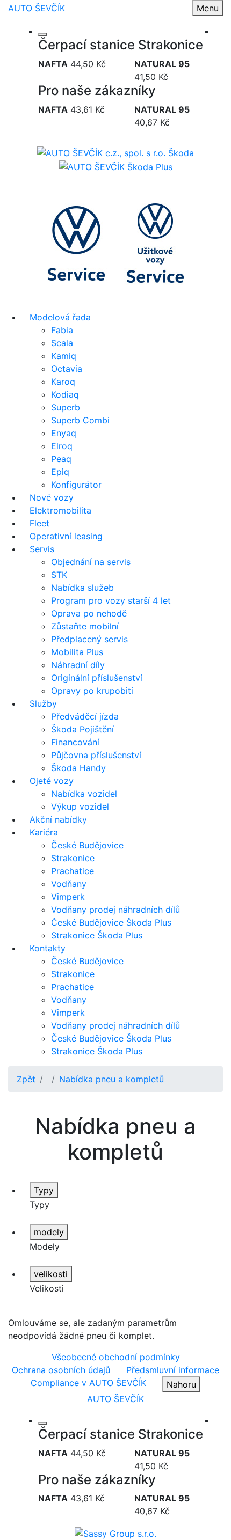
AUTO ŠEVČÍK (36, 8)
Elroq (62, 446)
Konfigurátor (76, 484)
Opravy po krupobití (92, 690)
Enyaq (63, 433)
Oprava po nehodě (89, 613)
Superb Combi (80, 420)
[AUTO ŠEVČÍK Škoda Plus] (115, 165)
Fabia (62, 330)
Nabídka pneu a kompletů (111, 1079)
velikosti (51, 1273)
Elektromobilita (60, 510)
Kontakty (48, 948)
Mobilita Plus (77, 652)
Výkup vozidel (80, 806)
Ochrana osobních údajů (61, 1370)
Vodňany (68, 883)
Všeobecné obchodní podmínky (116, 1357)
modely (49, 1232)
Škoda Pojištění (82, 729)
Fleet (39, 523)
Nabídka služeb (82, 587)
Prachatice (72, 871)
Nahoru (181, 1384)
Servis (42, 549)
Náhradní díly (78, 664)
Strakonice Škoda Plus (96, 935)
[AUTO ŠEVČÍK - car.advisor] (115, 1532)
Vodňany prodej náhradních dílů (115, 909)
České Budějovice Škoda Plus (111, 922)
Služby (43, 703)
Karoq (63, 381)
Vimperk (68, 896)
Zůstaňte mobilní (85, 626)
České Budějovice (87, 845)
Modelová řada (60, 317)
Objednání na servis (91, 561)
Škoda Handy (78, 767)
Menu (208, 8)
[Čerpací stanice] (42, 34)
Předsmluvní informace (172, 1370)
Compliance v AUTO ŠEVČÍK (88, 1382)
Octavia (66, 368)
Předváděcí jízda (85, 716)
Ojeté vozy (52, 780)
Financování (75, 742)
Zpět (26, 1079)
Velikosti (47, 1288)
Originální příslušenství (96, 677)
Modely (45, 1246)
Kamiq (63, 355)
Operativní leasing (66, 536)
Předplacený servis (89, 639)
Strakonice (73, 858)
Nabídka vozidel (84, 793)
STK (59, 574)
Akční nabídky (58, 819)
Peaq (61, 458)
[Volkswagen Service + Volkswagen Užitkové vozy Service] (115, 241)
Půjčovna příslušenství (96, 755)
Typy (44, 1190)
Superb (65, 407)
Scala (62, 343)
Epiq (60, 471)
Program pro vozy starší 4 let (111, 600)
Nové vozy (52, 497)
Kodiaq (65, 394)
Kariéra (44, 832)
